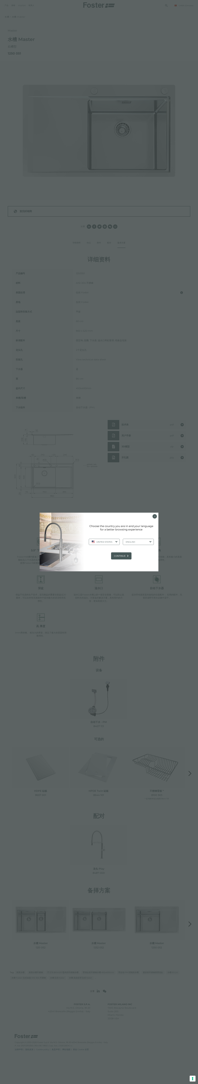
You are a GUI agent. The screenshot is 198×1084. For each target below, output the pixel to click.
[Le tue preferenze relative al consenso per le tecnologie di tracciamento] (193, 1079)
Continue (120, 556)
